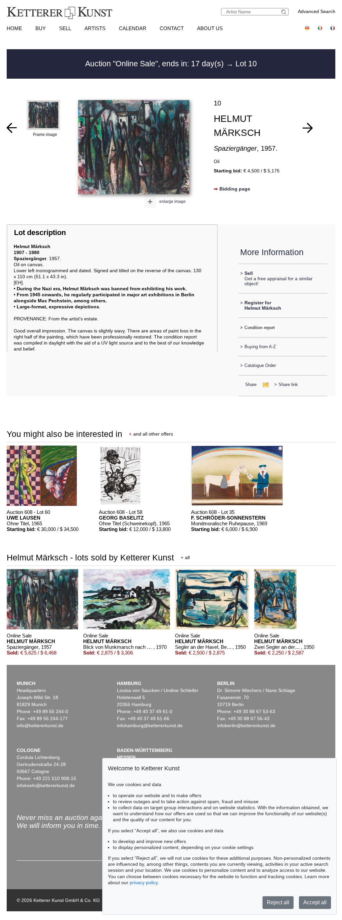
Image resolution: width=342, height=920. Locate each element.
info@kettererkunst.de (40, 725)
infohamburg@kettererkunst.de (150, 725)
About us (210, 28)
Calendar (132, 28)
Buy (40, 28)
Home (14, 28)
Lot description (40, 232)
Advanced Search (316, 11)
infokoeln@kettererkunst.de (46, 785)
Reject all (278, 902)
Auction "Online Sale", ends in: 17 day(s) (155, 63)
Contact (172, 28)
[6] (12, 128)
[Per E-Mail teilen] (264, 384)
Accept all (315, 902)
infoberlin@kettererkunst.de (246, 725)
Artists (95, 28)
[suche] (284, 11)
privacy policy (144, 882)
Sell (65, 28)
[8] (308, 128)
